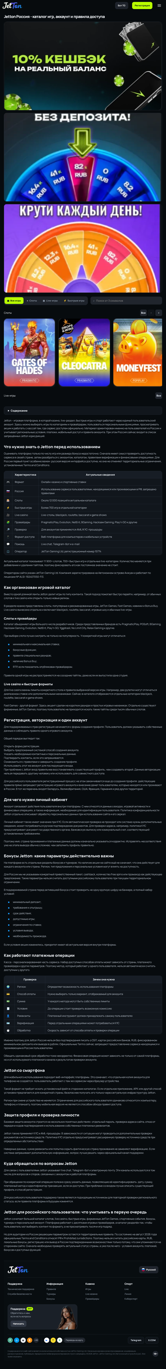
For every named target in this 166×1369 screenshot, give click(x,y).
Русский (151, 1269)
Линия (127, 1293)
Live (126, 1289)
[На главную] (12, 5)
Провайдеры (92, 1298)
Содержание (19, 410)
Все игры (14, 300)
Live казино (91, 1293)
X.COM (152, 1340)
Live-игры (50, 300)
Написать (18, 1323)
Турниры (51, 1293)
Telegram (136, 1340)
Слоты (32, 300)
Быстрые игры (74, 300)
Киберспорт (130, 1298)
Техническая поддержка (21, 1289)
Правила (51, 1289)
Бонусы (51, 1298)
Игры (88, 1289)
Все (143, 313)
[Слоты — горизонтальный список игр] (83, 353)
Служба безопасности (20, 1293)
